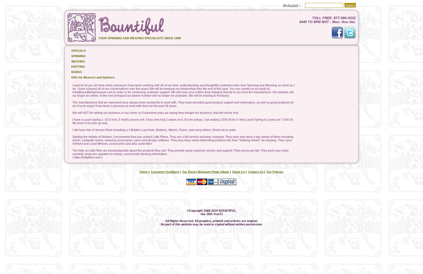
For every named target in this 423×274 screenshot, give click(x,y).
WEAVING (78, 61)
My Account (290, 5)
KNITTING (78, 66)
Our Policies (275, 172)
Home (144, 172)
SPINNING (78, 56)
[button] (211, 198)
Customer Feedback (165, 172)
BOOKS (76, 72)
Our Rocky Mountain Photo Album (205, 172)
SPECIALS (78, 50)
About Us (238, 172)
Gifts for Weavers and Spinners (93, 77)
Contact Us (256, 172)
